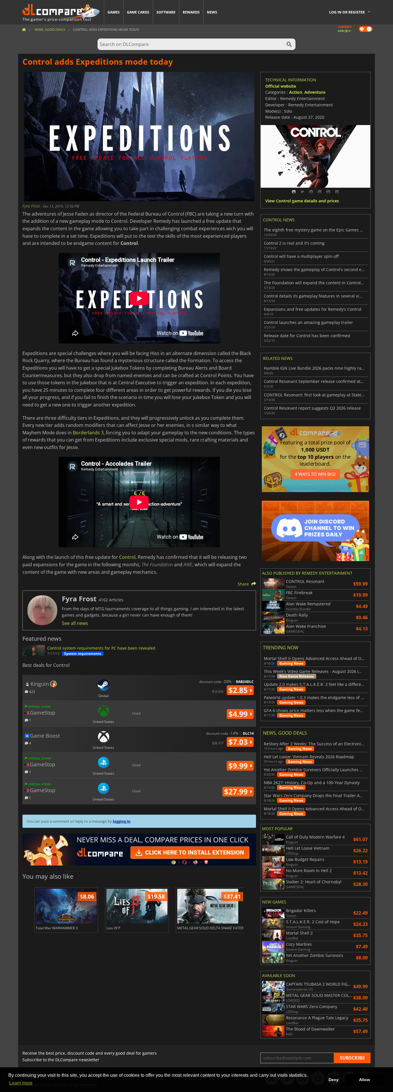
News (212, 12)
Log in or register (347, 12)
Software (166, 12)
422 (31, 691)
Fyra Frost (31, 206)
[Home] (24, 29)
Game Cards (138, 12)
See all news (75, 623)
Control (127, 557)
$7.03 (239, 742)
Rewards (191, 12)
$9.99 (239, 766)
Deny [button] (334, 1079)
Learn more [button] (21, 1083)
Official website (280, 86)
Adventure (314, 92)
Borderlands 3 (88, 432)
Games (114, 12)
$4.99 (239, 714)
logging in (122, 821)
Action (295, 92)
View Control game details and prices (302, 201)
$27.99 (237, 792)
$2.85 (239, 690)
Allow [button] (364, 1079)
